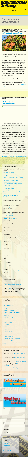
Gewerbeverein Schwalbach (11, 182)
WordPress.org (7, 450)
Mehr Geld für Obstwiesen (12, 33)
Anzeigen (6, 308)
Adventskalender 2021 (9, 303)
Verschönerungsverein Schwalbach (13, 196)
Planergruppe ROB (8, 207)
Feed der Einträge (7, 445)
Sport (5, 343)
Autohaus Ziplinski (8, 215)
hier (10, 288)
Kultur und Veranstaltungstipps (12, 312)
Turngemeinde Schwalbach (11, 195)
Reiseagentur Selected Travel (11, 271)
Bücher (7, 324)
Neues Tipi (15, 368)
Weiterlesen (13, 153)
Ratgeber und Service (9, 322)
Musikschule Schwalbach (10, 187)
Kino (6, 329)
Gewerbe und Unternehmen (11, 310)
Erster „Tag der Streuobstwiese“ (8, 102)
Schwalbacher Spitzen (9, 341)
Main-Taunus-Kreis (8, 317)
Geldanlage (8, 326)
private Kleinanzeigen (9, 320)
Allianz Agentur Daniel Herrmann (12, 284)
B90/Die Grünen (8, 175)
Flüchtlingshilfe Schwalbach (11, 180)
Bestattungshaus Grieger (10, 218)
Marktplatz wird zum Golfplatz (18, 361)
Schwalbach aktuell (9, 336)
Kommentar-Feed (7, 448)
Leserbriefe (6, 315)
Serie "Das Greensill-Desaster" (13, 338)
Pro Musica (6, 190)
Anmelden (6, 443)
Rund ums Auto (9, 331)
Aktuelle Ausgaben (8, 305)
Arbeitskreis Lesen (8, 174)
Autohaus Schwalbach (9, 214)
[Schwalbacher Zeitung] (14, 5)
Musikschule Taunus (9, 188)
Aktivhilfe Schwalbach (9, 172)
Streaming (7, 334)
